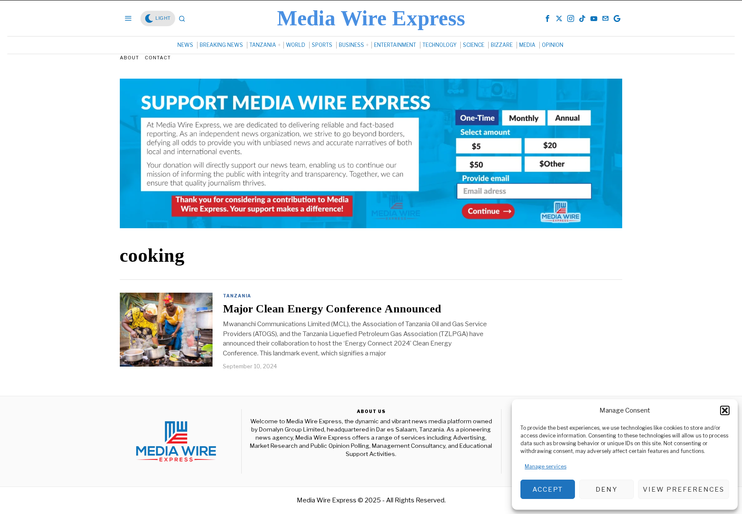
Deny (606, 489)
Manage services (545, 466)
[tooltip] (547, 18)
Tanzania (237, 295)
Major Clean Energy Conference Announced (332, 309)
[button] (725, 410)
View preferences (683, 489)
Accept (547, 489)
